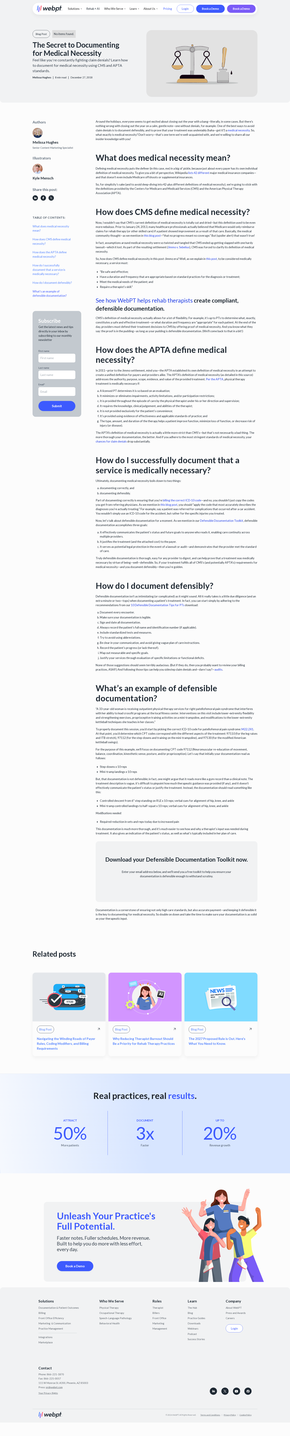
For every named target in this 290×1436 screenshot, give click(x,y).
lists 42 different (198, 173)
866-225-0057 (52, 1378)
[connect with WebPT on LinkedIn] (213, 1391)
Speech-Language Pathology (115, 1318)
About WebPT (234, 1307)
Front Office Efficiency (51, 1318)
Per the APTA (214, 379)
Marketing (158, 1323)
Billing (42, 1312)
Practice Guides (196, 1318)
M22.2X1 (247, 729)
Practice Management (50, 1328)
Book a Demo (210, 8)
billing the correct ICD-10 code (182, 500)
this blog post (152, 235)
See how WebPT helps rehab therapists (144, 300)
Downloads (194, 1323)
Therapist (157, 1307)
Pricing (167, 8)
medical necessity (239, 130)
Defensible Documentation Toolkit (221, 520)
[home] (49, 9)
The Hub (192, 1307)
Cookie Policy (245, 1415)
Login (185, 8)
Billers (156, 1312)
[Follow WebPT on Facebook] (248, 1391)
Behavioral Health (109, 1323)
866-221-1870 (55, 1374)
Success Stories (196, 1339)
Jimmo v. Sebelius (178, 247)
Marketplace (45, 1342)
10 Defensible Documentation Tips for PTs (157, 605)
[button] (75, 9)
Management (159, 1328)
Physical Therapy (109, 1307)
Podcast (192, 1333)
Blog (190, 1312)
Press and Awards (236, 1312)
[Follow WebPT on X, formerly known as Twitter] (225, 1391)
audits (218, 669)
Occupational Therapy (111, 1312)
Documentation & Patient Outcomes (58, 1307)
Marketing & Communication (54, 1323)
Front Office (159, 1318)
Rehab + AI (93, 8)
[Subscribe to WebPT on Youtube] (236, 1391)
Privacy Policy (230, 1415)
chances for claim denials (111, 441)
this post (211, 259)
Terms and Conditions (210, 1415)
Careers (230, 1318)
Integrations (45, 1337)
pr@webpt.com (54, 1387)
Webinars (193, 1328)
